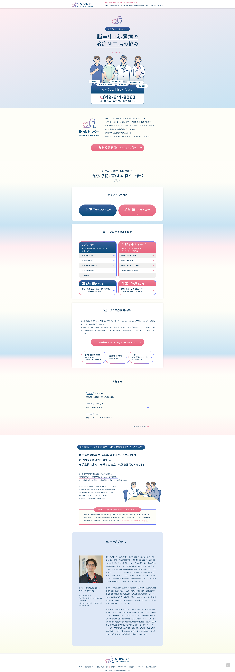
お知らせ (160, 5)
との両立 (133, 283)
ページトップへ (228, 665)
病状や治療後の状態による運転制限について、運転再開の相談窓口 (96, 290)
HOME (107, 5)
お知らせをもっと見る (139, 426)
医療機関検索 (114, 5)
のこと (88, 244)
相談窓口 (153, 5)
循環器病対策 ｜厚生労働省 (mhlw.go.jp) (134, 521)
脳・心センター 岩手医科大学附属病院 (117, 659)
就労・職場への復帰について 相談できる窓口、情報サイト (132, 290)
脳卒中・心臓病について (118, 667)
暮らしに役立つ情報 (102, 667)
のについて (93, 283)
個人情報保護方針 (151, 667)
